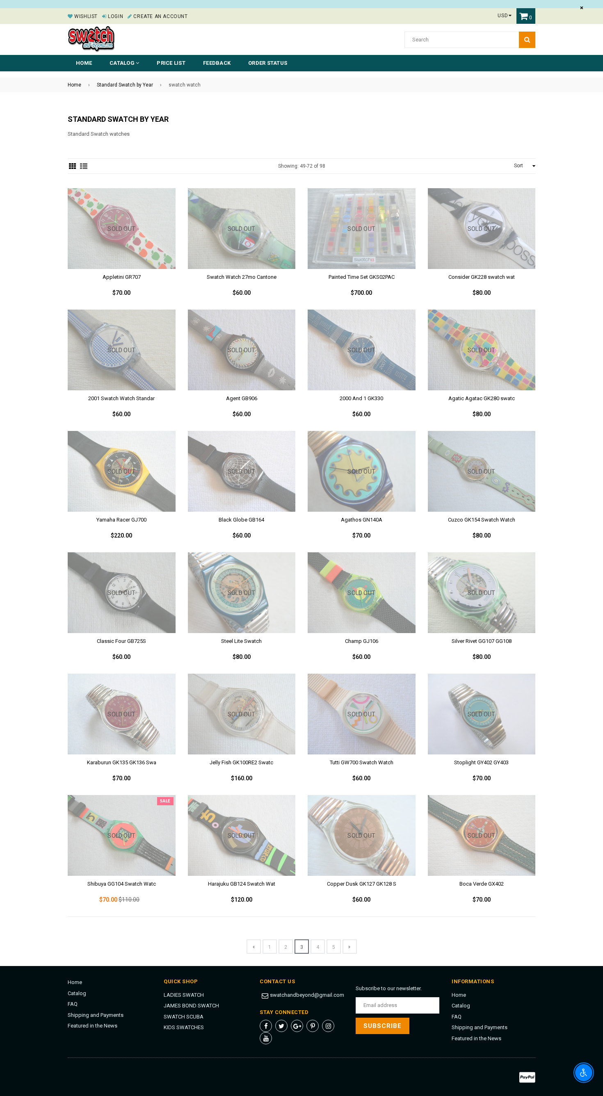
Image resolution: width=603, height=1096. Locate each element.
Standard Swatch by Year (125, 85)
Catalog (77, 993)
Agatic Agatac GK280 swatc (481, 398)
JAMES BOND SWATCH (191, 1006)
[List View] (84, 166)
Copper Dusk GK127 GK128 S (361, 884)
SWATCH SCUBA (183, 1017)
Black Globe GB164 (241, 520)
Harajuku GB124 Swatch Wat (241, 884)
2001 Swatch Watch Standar (121, 398)
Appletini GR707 (122, 277)
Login (115, 16)
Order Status (267, 63)
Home (84, 63)
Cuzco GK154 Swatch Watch (481, 520)
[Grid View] (73, 166)
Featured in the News (92, 1026)
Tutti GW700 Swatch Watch (361, 762)
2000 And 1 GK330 (361, 398)
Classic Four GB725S (121, 641)
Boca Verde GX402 (481, 884)
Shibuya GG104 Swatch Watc (121, 884)
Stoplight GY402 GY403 (481, 762)
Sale (165, 801)
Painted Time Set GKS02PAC (362, 277)
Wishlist (85, 16)
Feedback (217, 63)
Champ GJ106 (361, 641)
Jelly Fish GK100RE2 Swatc (241, 762)
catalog (123, 63)
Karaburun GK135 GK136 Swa (121, 762)
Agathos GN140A (361, 520)
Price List (171, 63)
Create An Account (159, 16)
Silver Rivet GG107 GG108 (482, 641)
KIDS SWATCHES (184, 1027)
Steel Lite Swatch (241, 641)
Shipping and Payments (95, 1015)
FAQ (73, 1004)
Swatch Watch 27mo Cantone (241, 277)
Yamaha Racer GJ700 (121, 520)
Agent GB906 (241, 398)
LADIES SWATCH (184, 995)
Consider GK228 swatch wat (481, 277)
